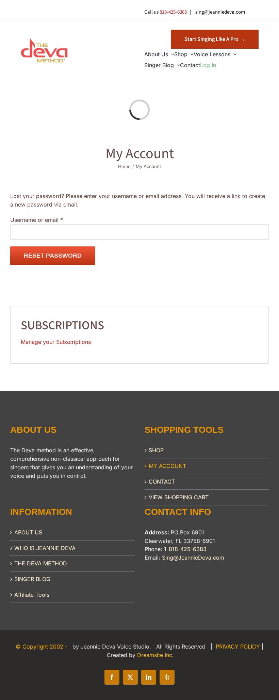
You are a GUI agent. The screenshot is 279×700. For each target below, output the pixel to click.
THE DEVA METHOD (40, 563)
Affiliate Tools (31, 594)
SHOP (156, 450)
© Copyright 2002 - (42, 646)
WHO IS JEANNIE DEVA (45, 548)
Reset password (53, 255)
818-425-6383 (173, 12)
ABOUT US (28, 532)
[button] (215, 39)
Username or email (36, 219)
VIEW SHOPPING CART (179, 497)
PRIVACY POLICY (239, 646)
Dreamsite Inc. (155, 655)
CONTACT (162, 481)
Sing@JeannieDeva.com (193, 557)
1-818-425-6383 (185, 549)
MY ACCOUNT (167, 465)
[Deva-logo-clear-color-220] (44, 40)
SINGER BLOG (32, 579)
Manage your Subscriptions (56, 341)
